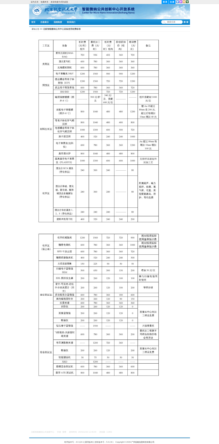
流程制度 (58, 22)
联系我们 (71, 22)
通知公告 (35, 29)
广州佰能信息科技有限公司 (142, 442)
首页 (33, 22)
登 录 (165, 2)
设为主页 (34, 2)
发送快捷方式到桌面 (59, 2)
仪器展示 (44, 22)
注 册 (172, 2)
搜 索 (186, 22)
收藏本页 (44, 2)
